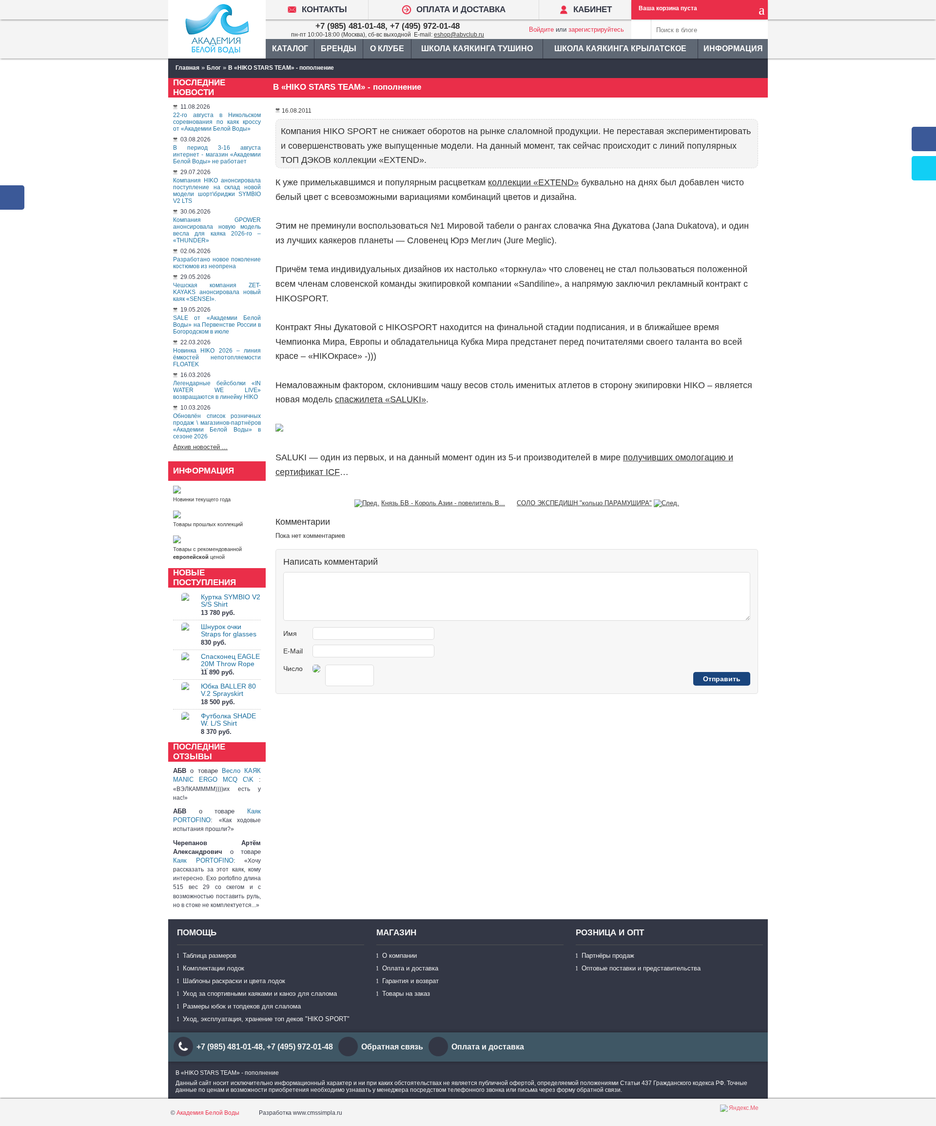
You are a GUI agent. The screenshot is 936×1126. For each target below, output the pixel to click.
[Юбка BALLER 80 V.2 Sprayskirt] (185, 695)
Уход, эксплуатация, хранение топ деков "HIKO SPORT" (266, 1019)
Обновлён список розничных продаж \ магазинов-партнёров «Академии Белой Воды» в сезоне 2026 (217, 426)
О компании (399, 955)
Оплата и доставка (410, 968)
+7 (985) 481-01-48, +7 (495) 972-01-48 (387, 26)
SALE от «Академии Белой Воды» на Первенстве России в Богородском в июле (217, 325)
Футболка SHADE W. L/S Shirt (228, 719)
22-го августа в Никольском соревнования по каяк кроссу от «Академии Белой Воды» (217, 122)
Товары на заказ (406, 993)
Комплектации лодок (213, 968)
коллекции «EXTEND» (533, 182)
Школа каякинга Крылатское (620, 48)
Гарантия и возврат (410, 981)
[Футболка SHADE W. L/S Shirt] (185, 724)
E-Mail (293, 651)
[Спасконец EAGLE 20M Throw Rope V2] (185, 665)
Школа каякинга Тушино (477, 48)
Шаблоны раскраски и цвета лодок (234, 981)
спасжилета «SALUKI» (380, 399)
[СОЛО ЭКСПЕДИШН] (666, 503)
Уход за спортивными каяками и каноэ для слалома (260, 993)
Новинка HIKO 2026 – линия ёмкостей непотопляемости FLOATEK (217, 357)
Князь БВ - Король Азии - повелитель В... (443, 503)
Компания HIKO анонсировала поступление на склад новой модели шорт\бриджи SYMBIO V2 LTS (217, 190)
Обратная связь (392, 1047)
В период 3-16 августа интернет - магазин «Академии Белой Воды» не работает (217, 154)
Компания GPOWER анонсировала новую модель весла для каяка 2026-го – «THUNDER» (217, 230)
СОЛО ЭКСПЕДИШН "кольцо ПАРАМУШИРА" (584, 503)
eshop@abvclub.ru (459, 34)
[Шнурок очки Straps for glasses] (185, 635)
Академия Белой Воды (207, 1112)
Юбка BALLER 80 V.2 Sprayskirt (228, 689)
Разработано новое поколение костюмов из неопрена (217, 263)
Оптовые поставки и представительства (641, 968)
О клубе (387, 48)
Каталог (290, 48)
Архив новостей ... (200, 447)
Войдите (541, 29)
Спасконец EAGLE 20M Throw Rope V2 (230, 663)
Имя (290, 633)
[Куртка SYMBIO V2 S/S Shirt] (185, 605)
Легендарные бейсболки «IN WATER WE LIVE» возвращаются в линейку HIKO (217, 390)
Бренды (338, 48)
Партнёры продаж (608, 955)
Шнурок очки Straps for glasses (228, 630)
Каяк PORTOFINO (203, 860)
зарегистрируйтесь (596, 29)
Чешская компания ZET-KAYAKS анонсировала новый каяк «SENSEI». (217, 292)
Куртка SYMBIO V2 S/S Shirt (230, 600)
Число (293, 668)
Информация (733, 48)
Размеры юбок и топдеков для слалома (242, 1006)
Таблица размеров (209, 955)
